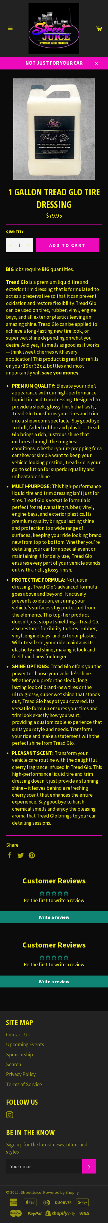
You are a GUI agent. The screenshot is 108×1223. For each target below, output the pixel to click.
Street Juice (31, 1192)
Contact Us (18, 1034)
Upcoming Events (25, 1044)
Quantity (14, 231)
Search (13, 1064)
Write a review (54, 917)
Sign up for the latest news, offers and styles (47, 1148)
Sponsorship (19, 1054)
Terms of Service (24, 1084)
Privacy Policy (21, 1074)
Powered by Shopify (61, 1192)
